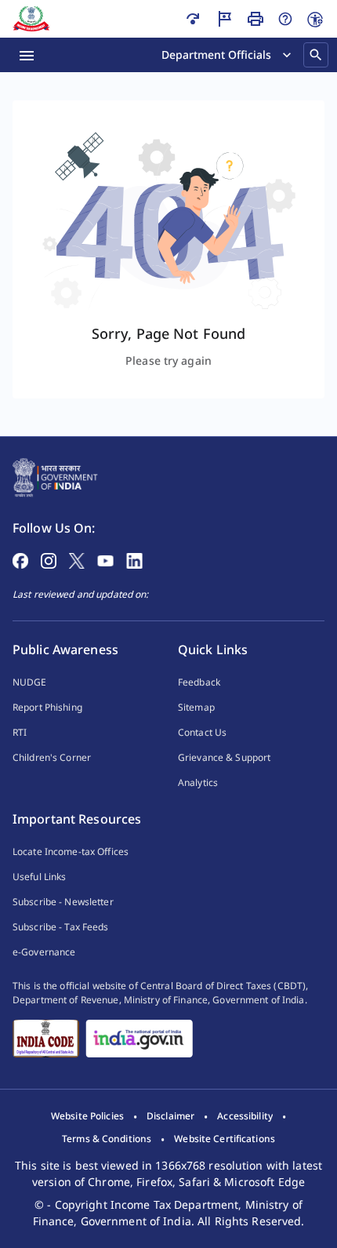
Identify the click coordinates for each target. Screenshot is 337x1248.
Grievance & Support (224, 757)
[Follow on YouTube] (105, 559)
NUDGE (30, 682)
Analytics (198, 782)
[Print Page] (255, 18)
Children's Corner (52, 757)
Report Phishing (47, 707)
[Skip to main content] (192, 18)
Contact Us (202, 732)
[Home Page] (55, 476)
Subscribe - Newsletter (63, 901)
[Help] (285, 19)
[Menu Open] (27, 55)
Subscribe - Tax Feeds (61, 926)
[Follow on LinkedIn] (134, 559)
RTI (20, 732)
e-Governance (44, 952)
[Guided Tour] (224, 18)
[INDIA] (139, 1038)
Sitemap (196, 707)
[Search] (316, 55)
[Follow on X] (77, 559)
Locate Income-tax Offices (71, 851)
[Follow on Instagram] (48, 559)
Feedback (199, 682)
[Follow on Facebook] (20, 559)
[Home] (31, 18)
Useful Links (39, 876)
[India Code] (46, 1038)
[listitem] (87, 1116)
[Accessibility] (315, 19)
